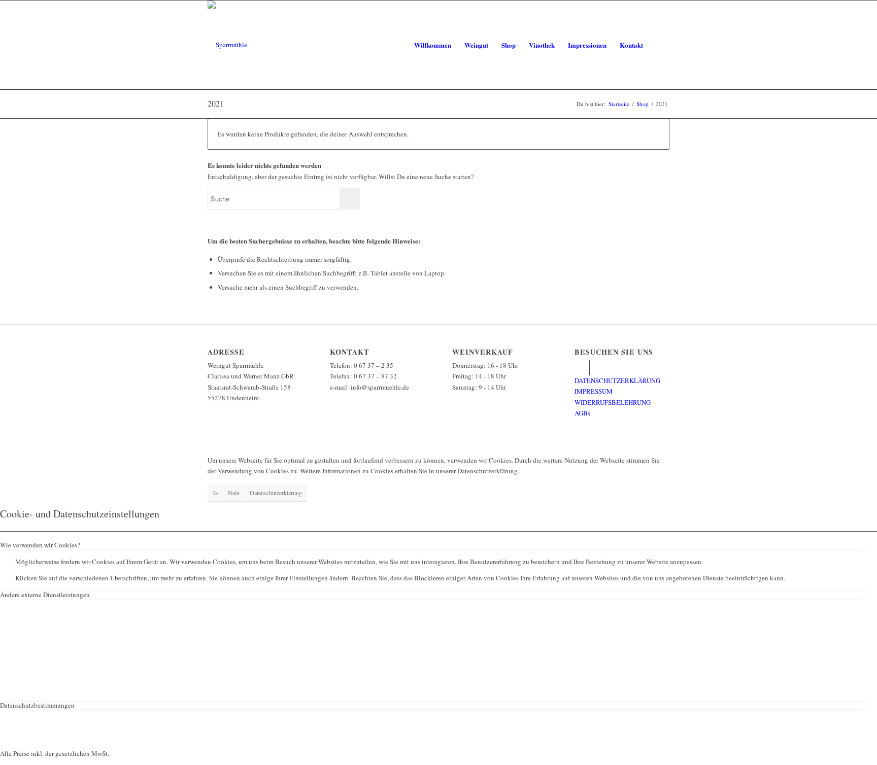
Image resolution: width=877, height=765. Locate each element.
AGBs (582, 413)
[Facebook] (582, 367)
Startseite (619, 104)
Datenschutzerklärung (276, 493)
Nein (234, 493)
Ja (215, 493)
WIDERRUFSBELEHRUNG (613, 402)
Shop (642, 104)
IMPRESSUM (594, 391)
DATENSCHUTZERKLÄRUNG (617, 380)
